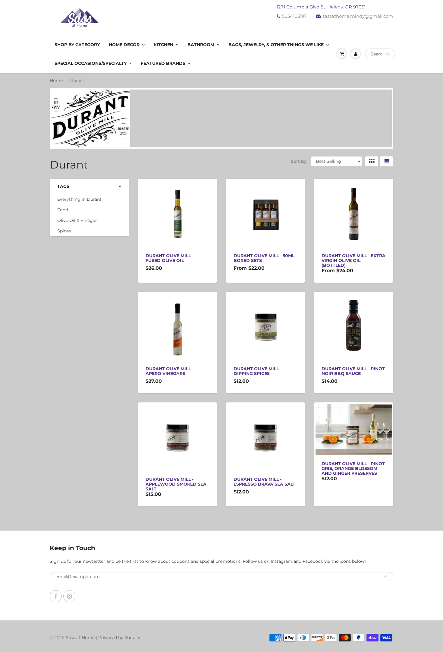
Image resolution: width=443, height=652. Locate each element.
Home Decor (124, 44)
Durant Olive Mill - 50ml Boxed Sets (264, 258)
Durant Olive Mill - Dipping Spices (257, 371)
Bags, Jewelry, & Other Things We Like (276, 44)
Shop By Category (77, 44)
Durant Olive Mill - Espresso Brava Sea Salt (264, 482)
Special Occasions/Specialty (91, 63)
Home (56, 80)
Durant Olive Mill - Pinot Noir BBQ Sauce (353, 371)
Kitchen (163, 44)
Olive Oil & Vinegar (77, 220)
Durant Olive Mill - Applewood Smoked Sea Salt (176, 484)
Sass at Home (80, 637)
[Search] (388, 54)
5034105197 (294, 16)
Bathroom (200, 44)
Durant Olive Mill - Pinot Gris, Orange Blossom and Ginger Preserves (353, 468)
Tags (63, 186)
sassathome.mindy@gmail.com (357, 16)
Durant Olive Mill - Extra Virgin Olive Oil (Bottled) (353, 260)
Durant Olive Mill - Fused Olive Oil (169, 258)
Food (62, 210)
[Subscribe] (386, 576)
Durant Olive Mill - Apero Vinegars (169, 371)
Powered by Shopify (119, 637)
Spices (64, 231)
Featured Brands (163, 63)
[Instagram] (69, 596)
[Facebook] (56, 596)
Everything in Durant (79, 199)
